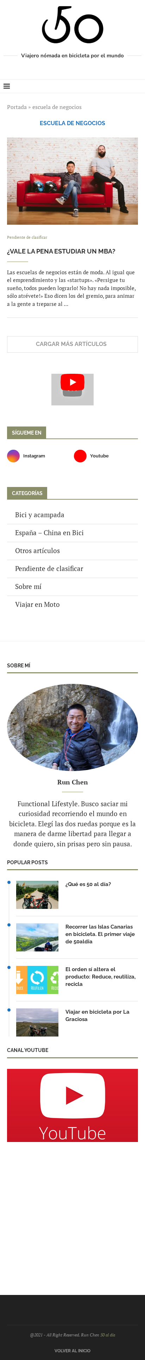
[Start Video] (72, 389)
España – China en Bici (49, 532)
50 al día (107, 1334)
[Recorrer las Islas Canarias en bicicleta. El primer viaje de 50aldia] (37, 937)
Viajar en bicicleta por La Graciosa (97, 1015)
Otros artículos (37, 550)
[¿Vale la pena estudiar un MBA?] (72, 181)
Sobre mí (28, 586)
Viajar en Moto (37, 604)
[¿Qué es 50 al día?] (37, 895)
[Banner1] (72, 1105)
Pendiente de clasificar (49, 568)
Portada (17, 107)
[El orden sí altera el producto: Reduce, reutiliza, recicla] (37, 980)
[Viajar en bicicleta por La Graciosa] (37, 1022)
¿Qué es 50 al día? (88, 884)
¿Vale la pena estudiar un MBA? (61, 251)
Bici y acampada (39, 514)
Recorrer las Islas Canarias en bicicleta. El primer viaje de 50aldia (100, 934)
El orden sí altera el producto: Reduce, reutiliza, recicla (100, 976)
